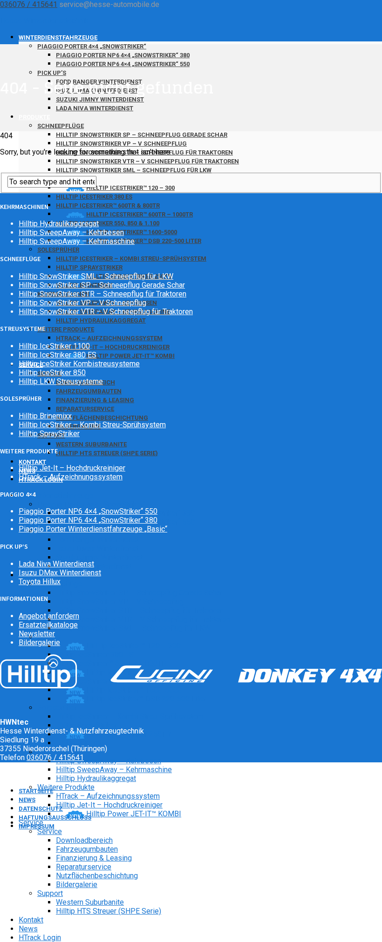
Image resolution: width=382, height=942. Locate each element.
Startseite (36, 790)
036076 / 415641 (28, 4)
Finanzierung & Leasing (95, 400)
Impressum (37, 826)
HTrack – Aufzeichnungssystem (109, 338)
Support (50, 893)
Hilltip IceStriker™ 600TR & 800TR (108, 205)
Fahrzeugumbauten (89, 391)
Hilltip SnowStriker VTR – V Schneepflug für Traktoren (147, 161)
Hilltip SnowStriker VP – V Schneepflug (121, 143)
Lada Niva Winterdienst (94, 108)
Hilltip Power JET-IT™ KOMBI (130, 355)
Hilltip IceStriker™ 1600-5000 (134, 690)
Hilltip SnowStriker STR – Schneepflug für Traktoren (140, 610)
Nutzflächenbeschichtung (102, 417)
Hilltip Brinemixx (82, 743)
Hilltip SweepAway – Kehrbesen (108, 760)
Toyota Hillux (40, 581)
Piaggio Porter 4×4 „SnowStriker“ (91, 46)
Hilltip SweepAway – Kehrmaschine (114, 769)
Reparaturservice (85, 408)
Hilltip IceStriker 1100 (54, 346)
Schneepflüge (60, 125)
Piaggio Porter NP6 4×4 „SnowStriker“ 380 (123, 55)
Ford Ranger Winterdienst (97, 539)
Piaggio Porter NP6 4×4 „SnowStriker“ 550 (123, 64)
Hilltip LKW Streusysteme (61, 381)
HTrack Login (41, 479)
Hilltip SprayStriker (89, 267)
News (28, 928)
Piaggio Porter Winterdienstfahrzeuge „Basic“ (93, 529)
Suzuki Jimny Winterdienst (99, 557)
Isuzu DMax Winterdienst (97, 548)
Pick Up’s (51, 72)
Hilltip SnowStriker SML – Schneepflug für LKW (133, 170)
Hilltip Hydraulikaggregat (101, 320)
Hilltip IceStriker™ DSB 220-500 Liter (146, 698)
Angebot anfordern (49, 616)
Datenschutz (41, 808)
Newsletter (37, 633)
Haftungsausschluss (55, 817)
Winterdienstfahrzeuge (58, 37)
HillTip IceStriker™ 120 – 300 (130, 187)
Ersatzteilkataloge (48, 624)
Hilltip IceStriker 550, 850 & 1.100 (107, 223)
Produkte (34, 117)
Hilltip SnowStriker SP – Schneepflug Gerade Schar (141, 134)
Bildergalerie (76, 884)
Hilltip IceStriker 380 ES (94, 196)
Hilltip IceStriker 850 (52, 372)
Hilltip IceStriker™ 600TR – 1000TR (139, 214)
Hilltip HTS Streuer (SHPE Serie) (107, 453)
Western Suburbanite (91, 444)
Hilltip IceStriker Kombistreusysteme (79, 363)
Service (49, 831)
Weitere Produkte (65, 329)
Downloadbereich (84, 840)
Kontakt (31, 919)
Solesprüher (58, 249)
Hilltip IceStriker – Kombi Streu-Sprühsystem (131, 258)
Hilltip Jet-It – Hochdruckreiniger (113, 346)
